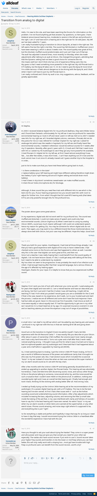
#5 (94, 282)
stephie (5, 24)
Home (5, 8)
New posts (5, 12)
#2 (94, 122)
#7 (94, 429)
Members (51, 8)
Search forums (16, 12)
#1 (94, 28)
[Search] (93, 8)
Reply (92, 116)
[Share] (90, 28)
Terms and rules (63, 494)
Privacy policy (76, 494)
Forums (14, 8)
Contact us (53, 494)
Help (84, 494)
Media (38, 8)
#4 (94, 241)
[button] (33, 8)
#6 (94, 318)
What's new (26, 8)
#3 (94, 208)
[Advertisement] (58, 95)
